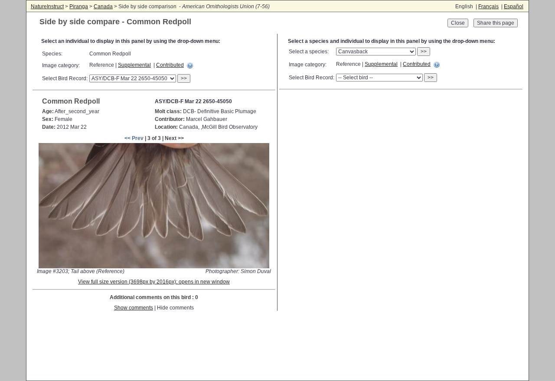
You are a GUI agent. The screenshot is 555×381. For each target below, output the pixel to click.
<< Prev (134, 138)
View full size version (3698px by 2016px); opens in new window (154, 282)
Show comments (133, 308)
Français (488, 6)
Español (513, 6)
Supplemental (134, 65)
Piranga (78, 6)
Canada (103, 6)
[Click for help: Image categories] (189, 65)
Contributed (170, 65)
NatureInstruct (47, 6)
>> (184, 78)
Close (458, 23)
